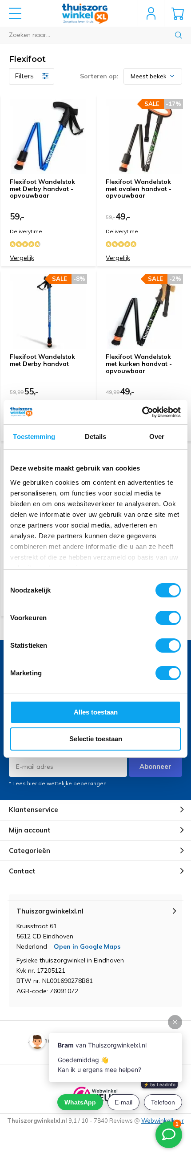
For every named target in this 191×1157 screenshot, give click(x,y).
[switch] (168, 618)
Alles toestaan (96, 712)
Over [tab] (156, 436)
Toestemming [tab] (34, 436)
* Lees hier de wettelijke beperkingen (58, 783)
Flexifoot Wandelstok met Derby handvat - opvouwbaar (42, 188)
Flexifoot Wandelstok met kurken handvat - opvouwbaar (139, 363)
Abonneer (155, 766)
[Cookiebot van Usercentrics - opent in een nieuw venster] (142, 412)
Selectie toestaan (95, 739)
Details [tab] (96, 436)
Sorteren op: (99, 76)
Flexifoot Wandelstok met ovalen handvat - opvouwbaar (138, 188)
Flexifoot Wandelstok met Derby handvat (42, 360)
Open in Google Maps (87, 946)
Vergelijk (22, 258)
